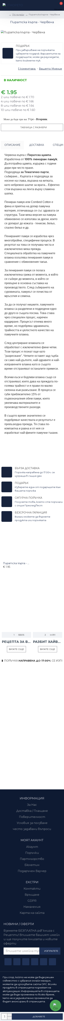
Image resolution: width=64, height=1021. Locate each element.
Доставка (36, 145)
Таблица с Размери (33, 127)
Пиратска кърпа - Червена (16, 563)
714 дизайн (18, 14)
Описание (12, 145)
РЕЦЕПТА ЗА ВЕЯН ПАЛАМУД (16, 642)
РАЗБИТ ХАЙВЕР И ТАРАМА (47, 642)
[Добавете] (4, 573)
